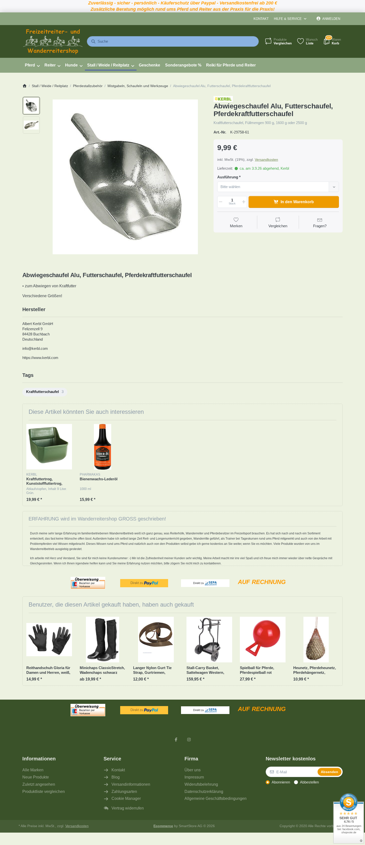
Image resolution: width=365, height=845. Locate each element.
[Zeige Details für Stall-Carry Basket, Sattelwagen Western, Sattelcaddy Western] (209, 639)
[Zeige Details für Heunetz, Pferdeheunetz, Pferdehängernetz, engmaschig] (316, 639)
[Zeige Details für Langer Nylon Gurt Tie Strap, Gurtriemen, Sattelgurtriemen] (156, 639)
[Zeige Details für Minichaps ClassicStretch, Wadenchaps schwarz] (102, 639)
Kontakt (261, 19)
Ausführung (227, 177)
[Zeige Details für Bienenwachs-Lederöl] (102, 447)
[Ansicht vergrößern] (125, 177)
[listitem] (125, 177)
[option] (31, 105)
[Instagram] (188, 739)
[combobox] (173, 41)
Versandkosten (266, 160)
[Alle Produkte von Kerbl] (223, 99)
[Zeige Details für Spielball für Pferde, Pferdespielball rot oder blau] (263, 639)
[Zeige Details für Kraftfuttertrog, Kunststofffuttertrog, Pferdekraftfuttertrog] (49, 447)
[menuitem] (32, 65)
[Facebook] (176, 739)
